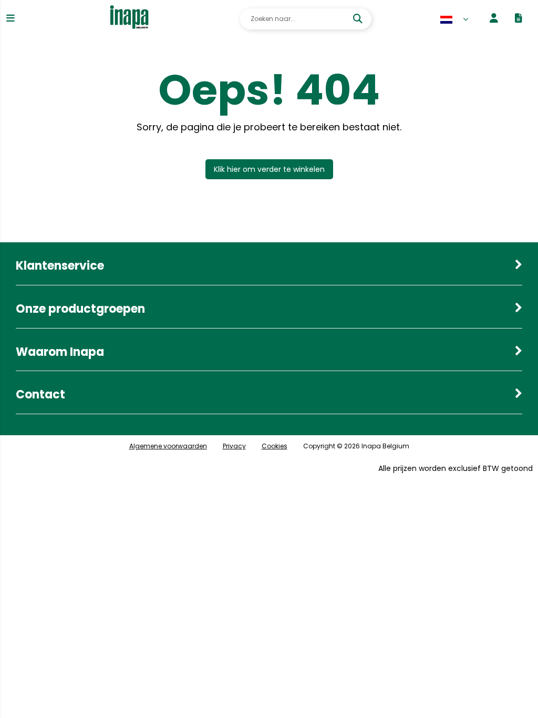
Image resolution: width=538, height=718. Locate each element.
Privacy (234, 446)
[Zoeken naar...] (359, 18)
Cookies (274, 446)
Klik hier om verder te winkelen (269, 169)
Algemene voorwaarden (168, 446)
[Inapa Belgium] (129, 18)
